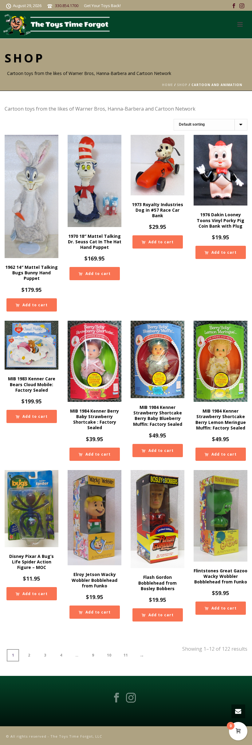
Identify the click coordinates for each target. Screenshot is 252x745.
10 (109, 655)
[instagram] (131, 698)
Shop (182, 85)
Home (167, 85)
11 (126, 655)
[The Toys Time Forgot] (58, 24)
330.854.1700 (66, 5)
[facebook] (116, 698)
